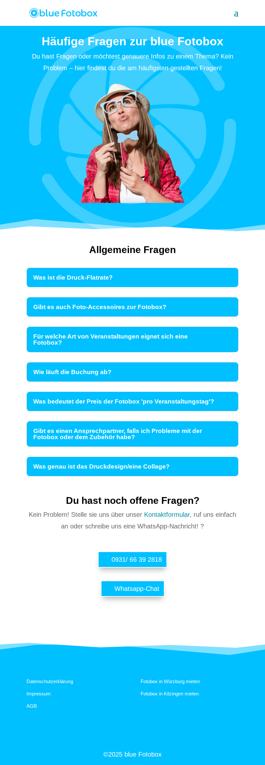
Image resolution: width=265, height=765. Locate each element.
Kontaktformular (167, 514)
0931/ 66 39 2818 (136, 559)
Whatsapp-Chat (136, 588)
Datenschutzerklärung (49, 681)
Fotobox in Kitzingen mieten (170, 693)
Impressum (38, 693)
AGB (31, 706)
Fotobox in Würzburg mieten (170, 681)
